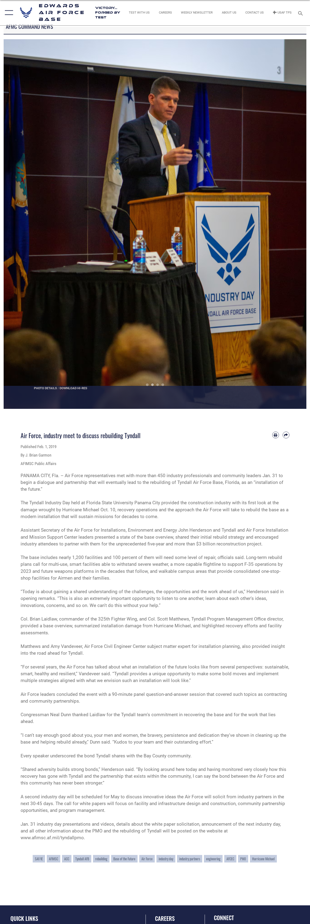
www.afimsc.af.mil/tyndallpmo (52, 837)
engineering (213, 858)
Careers (165, 919)
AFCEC (230, 858)
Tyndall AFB (82, 858)
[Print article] (275, 435)
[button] (8, 12)
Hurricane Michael (263, 858)
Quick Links (24, 919)
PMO (243, 858)
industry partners (189, 858)
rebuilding (101, 858)
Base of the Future (124, 858)
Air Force (147, 858)
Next (291, 224)
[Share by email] (286, 435)
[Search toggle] (301, 13)
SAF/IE (39, 858)
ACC (66, 858)
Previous (19, 224)
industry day (166, 858)
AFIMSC (53, 858)
